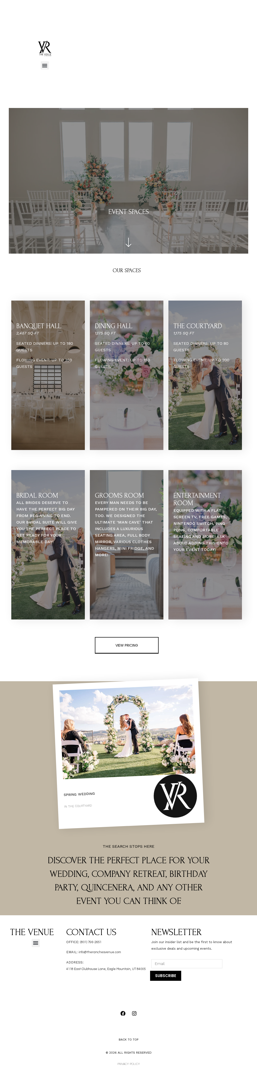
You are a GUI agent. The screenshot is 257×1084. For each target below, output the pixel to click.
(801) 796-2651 (90, 942)
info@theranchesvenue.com (100, 952)
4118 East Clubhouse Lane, (86, 969)
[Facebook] (123, 1013)
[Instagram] (134, 1013)
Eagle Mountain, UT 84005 (126, 969)
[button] (45, 65)
